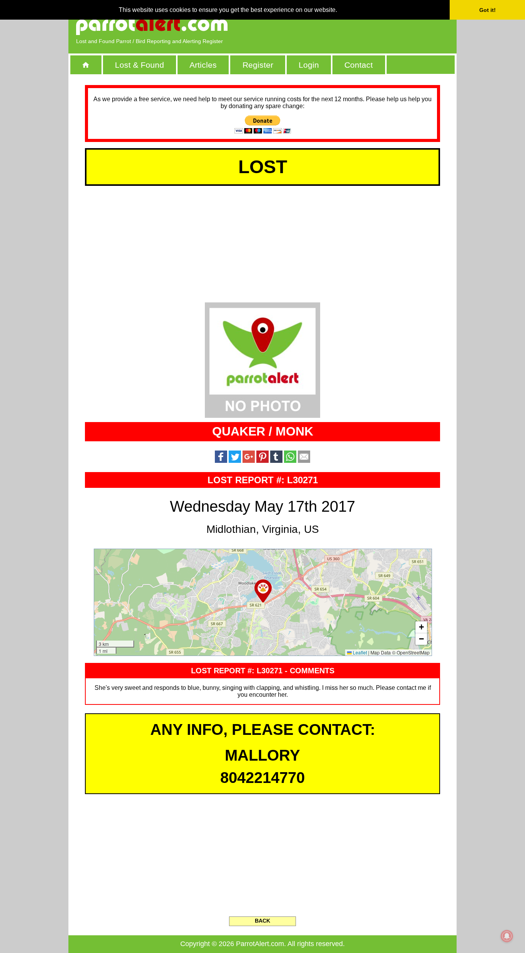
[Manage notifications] (507, 936)
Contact (358, 64)
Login (309, 64)
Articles (203, 64)
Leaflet (359, 652)
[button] (263, 591)
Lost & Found (139, 64)
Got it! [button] (487, 10)
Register (258, 64)
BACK (262, 921)
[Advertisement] (360, 25)
